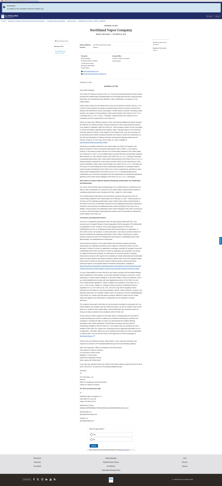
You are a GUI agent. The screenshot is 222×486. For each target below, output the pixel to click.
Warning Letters (71, 21)
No (94, 439)
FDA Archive (37, 458)
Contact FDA (26, 479)
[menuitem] (160, 44)
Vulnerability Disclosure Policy (111, 470)
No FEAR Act (111, 466)
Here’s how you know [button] (33, 1)
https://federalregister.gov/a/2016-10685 (93, 142)
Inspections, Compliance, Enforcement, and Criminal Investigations (26, 21)
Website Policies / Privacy (111, 462)
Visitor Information (111, 458)
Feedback (220, 241)
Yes (94, 434)
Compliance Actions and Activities (56, 21)
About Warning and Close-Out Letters (60, 52)
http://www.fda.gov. (86, 336)
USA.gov (184, 466)
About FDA (37, 462)
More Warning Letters (62, 41)
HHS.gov (185, 462)
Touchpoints (126, 449)
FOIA (184, 458)
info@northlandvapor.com (90, 71)
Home (4, 21)
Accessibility (37, 466)
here (42, 9)
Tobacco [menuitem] (155, 50)
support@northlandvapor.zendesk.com (94, 74)
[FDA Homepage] (9, 16)
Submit (93, 446)
